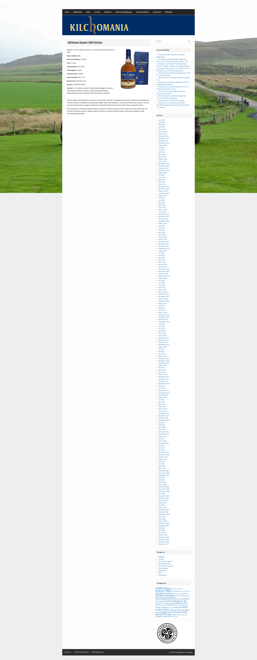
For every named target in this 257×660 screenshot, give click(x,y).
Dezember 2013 (163, 413)
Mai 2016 (161, 367)
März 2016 (162, 372)
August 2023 (162, 196)
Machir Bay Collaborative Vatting (164, 603)
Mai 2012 (161, 439)
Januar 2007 (162, 507)
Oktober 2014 (163, 395)
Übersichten (162, 575)
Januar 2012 (162, 441)
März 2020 (162, 290)
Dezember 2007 (163, 496)
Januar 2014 (162, 411)
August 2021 (162, 251)
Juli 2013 (161, 422)
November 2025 (163, 138)
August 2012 (162, 436)
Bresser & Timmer (186, 591)
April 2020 (161, 287)
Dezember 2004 (163, 537)
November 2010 (163, 455)
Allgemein (161, 557)
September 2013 (163, 420)
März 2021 (162, 262)
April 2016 (161, 370)
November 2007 (163, 498)
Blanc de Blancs (176, 591)
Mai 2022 (161, 230)
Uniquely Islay (184, 614)
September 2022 (163, 221)
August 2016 (162, 365)
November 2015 (163, 379)
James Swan (176, 599)
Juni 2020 (161, 283)
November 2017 (163, 340)
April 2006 (161, 516)
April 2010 (161, 466)
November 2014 (163, 393)
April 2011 (161, 450)
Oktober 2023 (163, 191)
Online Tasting (161, 607)
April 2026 (161, 127)
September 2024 (163, 170)
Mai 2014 (161, 402)
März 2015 (162, 388)
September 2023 (163, 193)
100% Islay (162, 588)
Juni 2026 (161, 122)
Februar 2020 (162, 292)
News (88, 12)
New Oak (184, 605)
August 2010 (162, 459)
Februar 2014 (162, 409)
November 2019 (163, 296)
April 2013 (161, 427)
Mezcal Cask (178, 605)
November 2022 (163, 216)
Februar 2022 (162, 237)
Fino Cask (178, 595)
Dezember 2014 (163, 390)
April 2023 (161, 205)
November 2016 (163, 361)
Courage (189, 652)
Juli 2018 (161, 324)
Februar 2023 (162, 209)
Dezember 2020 (163, 269)
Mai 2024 (161, 180)
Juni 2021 (161, 255)
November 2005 (163, 526)
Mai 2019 (161, 308)
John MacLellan (160, 601)
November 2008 (163, 489)
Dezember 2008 (163, 487)
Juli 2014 (161, 400)
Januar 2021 (162, 267)
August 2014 (162, 397)
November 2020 (163, 271)
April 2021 (161, 260)
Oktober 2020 (163, 273)
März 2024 (162, 184)
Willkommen (77, 12)
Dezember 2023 (163, 186)
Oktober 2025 (163, 141)
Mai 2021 (161, 257)
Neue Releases (163, 568)
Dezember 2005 (163, 523)
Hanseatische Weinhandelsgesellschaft (165, 598)
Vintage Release (166, 616)
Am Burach (180, 589)
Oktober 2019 (163, 299)
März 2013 (162, 429)
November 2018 (163, 317)
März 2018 (162, 333)
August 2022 (162, 223)
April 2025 (161, 154)
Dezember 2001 (163, 544)
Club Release (169, 593)
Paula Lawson (170, 607)
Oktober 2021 (163, 246)
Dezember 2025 (163, 136)
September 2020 (163, 276)
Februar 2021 (162, 264)
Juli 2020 (161, 280)
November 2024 (163, 166)
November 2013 (163, 416)
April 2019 (161, 310)
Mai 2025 (161, 152)
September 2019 (163, 301)
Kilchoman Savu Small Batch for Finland (171, 100)
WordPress (180, 652)
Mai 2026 (161, 124)
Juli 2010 (161, 461)
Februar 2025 (162, 159)
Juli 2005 (161, 528)
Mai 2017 (161, 351)
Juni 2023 (161, 200)
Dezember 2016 (163, 358)
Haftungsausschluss (97, 652)
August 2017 (162, 347)
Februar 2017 (162, 356)
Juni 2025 (161, 150)
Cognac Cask (178, 593)
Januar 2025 (162, 161)
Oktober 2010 (163, 457)
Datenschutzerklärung (81, 652)
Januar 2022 (162, 239)
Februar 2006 (162, 521)
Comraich (185, 593)
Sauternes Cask (168, 612)
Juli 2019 (161, 306)
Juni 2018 (161, 326)
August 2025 (162, 145)
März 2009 (162, 482)
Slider (178, 612)
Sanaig (158, 612)
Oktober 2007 (163, 500)
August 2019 (162, 303)
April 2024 (161, 182)
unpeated (158, 616)
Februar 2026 (162, 131)
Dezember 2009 (163, 471)
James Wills (185, 599)
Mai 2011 (161, 448)
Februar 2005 (162, 535)
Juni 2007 (161, 505)
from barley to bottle (165, 561)
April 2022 (161, 232)
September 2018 (163, 322)
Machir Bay (182, 601)
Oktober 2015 (163, 381)
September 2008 (163, 491)
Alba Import (173, 589)
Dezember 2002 (163, 542)
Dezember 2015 (163, 377)
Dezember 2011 (163, 443)
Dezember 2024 (163, 163)
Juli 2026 (161, 120)
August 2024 (162, 173)
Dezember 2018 (163, 315)
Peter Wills (178, 607)
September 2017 (163, 345)
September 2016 (163, 363)
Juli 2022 (161, 225)
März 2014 (162, 406)
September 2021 (163, 248)
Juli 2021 (161, 253)
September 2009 (163, 475)
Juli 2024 (161, 175)
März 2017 (162, 354)
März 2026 (162, 129)
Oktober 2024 (163, 168)
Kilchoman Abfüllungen (124, 12)
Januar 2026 (162, 134)
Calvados (159, 593)
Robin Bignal (185, 610)
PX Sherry (165, 609)
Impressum (67, 652)
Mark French (163, 605)
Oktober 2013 (163, 418)
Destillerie (107, 12)
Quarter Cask (176, 610)
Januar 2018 (162, 335)
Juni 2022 (161, 228)
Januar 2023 (162, 212)
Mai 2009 (161, 480)
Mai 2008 (161, 494)
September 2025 (163, 143)
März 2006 (162, 519)
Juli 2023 (161, 198)
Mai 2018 (161, 328)
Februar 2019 (162, 312)
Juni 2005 (161, 530)
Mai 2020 (161, 285)
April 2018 (161, 331)
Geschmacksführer (142, 12)
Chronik (97, 12)
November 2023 (163, 189)
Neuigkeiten (162, 570)
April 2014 (161, 404)
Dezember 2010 (163, 452)
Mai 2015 (161, 386)
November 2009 (163, 473)
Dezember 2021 (163, 241)
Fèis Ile (184, 595)
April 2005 (161, 532)
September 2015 (163, 383)
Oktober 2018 (163, 319)
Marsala (170, 605)
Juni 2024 (161, 177)
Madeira (178, 603)
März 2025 (162, 157)
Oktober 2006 (163, 512)
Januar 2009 (162, 484)
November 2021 (163, 244)
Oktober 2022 (163, 218)
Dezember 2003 (163, 539)
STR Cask (167, 614)
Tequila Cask (176, 615)
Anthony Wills (163, 590)
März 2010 (162, 468)
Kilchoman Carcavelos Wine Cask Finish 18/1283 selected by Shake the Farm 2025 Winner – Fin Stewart (173, 105)
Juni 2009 (161, 477)
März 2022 (162, 235)
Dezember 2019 (163, 294)
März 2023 (162, 207)
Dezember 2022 (163, 214)
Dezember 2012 (163, 432)
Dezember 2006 (163, 510)
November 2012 (163, 434)
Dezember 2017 (163, 338)
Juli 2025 (161, 147)
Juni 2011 (161, 445)
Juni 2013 (161, 425)
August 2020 (162, 278)
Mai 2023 (161, 202)
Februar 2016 (162, 374)
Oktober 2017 (163, 342)
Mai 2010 (161, 464)
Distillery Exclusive (165, 595)
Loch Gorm (171, 600)
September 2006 (163, 514)
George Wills (163, 597)
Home (67, 12)
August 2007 (162, 503)
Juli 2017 (161, 349)
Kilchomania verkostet (165, 566)
